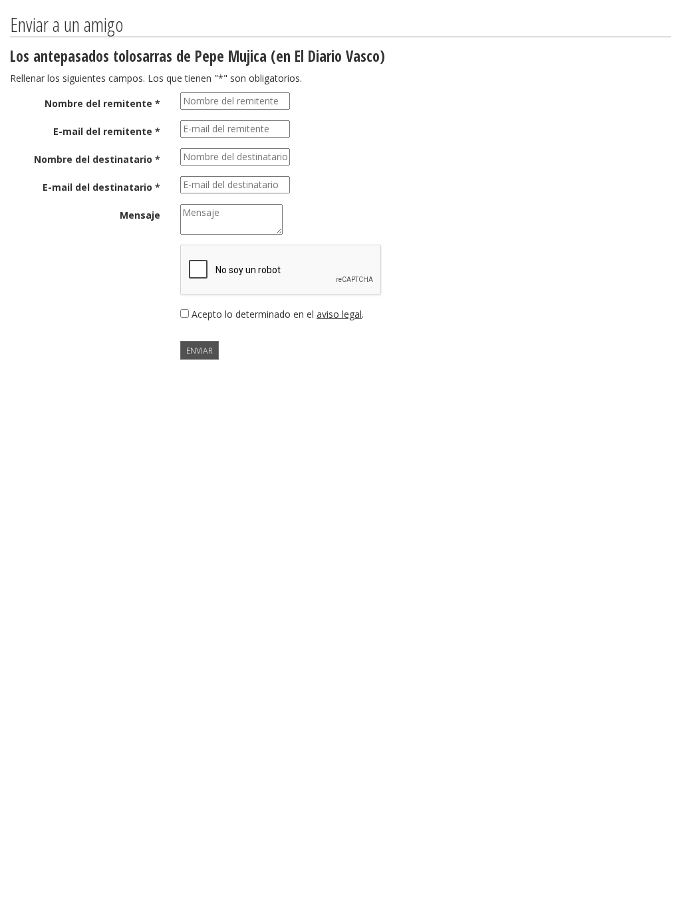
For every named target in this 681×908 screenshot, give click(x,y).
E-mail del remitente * (106, 131)
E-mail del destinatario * (101, 187)
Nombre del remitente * (102, 103)
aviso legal (339, 314)
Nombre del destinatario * (97, 159)
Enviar (199, 350)
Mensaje (140, 215)
